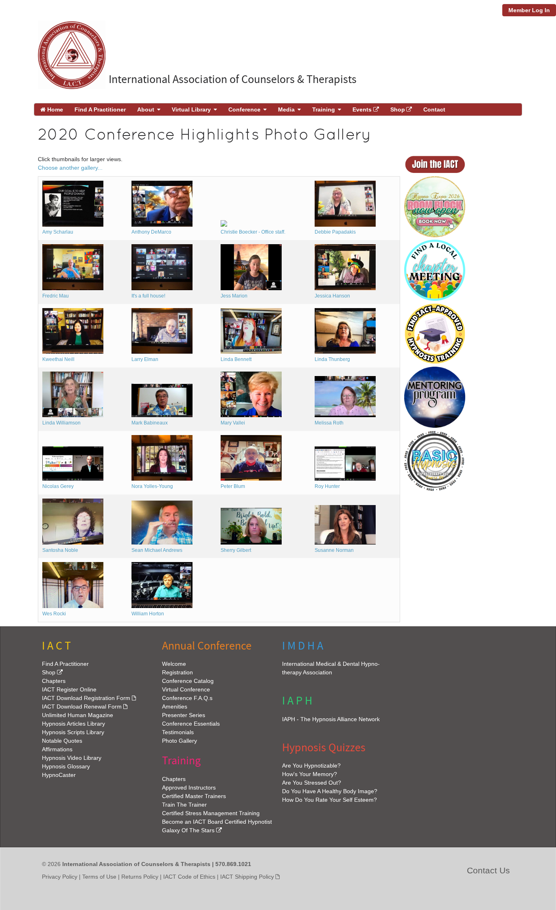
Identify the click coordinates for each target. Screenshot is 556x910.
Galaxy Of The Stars (188, 830)
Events (362, 109)
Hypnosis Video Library (71, 758)
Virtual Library (191, 109)
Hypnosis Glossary (66, 766)
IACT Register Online (69, 689)
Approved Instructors (189, 787)
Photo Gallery (179, 740)
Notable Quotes (62, 740)
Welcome (174, 664)
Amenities (174, 706)
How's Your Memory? (309, 774)
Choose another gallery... (70, 167)
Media (286, 109)
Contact (434, 109)
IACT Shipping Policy (247, 876)
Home (54, 109)
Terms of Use (99, 876)
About (145, 109)
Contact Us (488, 870)
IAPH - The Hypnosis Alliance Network (331, 718)
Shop (397, 109)
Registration (177, 672)
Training (323, 109)
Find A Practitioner (100, 109)
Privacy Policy (59, 876)
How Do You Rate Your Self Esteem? (329, 799)
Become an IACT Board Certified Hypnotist (217, 821)
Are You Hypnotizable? (311, 765)
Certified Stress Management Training (211, 812)
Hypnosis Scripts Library (73, 732)
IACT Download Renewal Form (82, 706)
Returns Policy (139, 876)
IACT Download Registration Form (86, 698)
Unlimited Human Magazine (77, 715)
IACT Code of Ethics (189, 876)
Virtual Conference (186, 689)
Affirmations (57, 749)
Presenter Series (183, 715)
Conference (244, 109)
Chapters (54, 681)
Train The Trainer (184, 804)
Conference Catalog (188, 681)
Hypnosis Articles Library (73, 723)
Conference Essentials (191, 723)
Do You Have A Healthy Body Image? (329, 791)
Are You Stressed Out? (311, 782)
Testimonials (178, 732)
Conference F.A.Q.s (187, 698)
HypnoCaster (59, 775)
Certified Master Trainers (194, 795)
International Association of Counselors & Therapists (233, 79)
